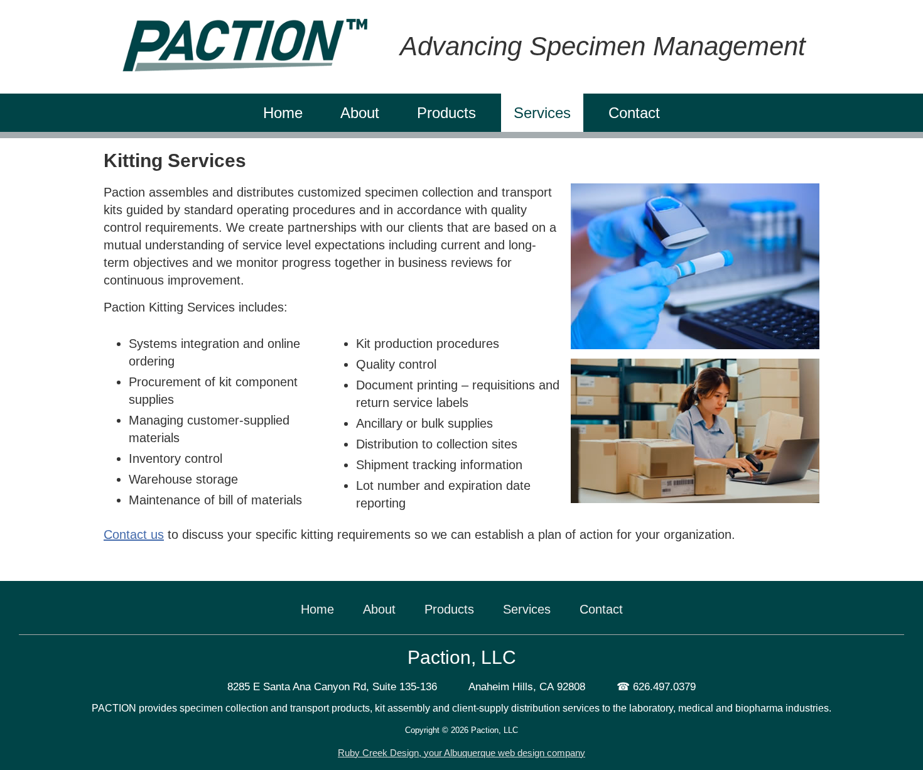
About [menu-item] (359, 112)
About (379, 609)
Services (527, 609)
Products (449, 609)
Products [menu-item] (446, 112)
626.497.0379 (664, 687)
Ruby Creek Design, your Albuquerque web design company (461, 752)
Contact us (134, 534)
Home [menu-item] (283, 112)
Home (317, 609)
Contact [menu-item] (634, 112)
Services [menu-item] (542, 112)
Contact (601, 609)
